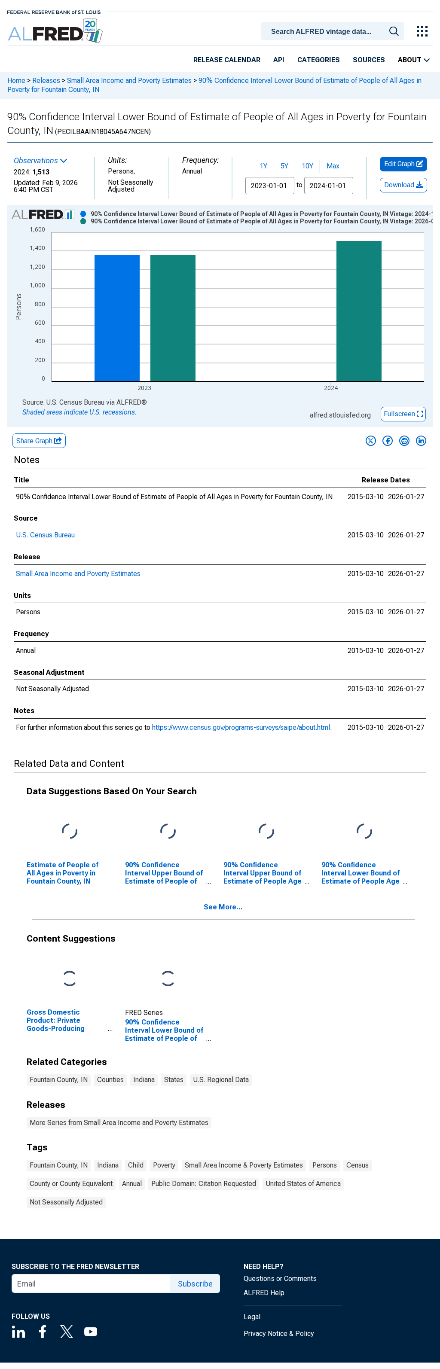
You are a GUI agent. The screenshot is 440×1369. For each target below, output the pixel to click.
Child (136, 1165)
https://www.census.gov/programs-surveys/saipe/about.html (241, 727)
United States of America (303, 1184)
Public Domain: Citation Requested (203, 1184)
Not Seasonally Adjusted (66, 1202)
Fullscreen (400, 414)
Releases (46, 80)
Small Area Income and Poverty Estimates (129, 80)
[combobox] (334, 30)
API (278, 60)
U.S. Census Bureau (45, 535)
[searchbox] (334, 31)
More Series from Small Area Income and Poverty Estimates (119, 1123)
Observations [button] (37, 161)
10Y (307, 166)
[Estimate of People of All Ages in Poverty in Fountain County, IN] (70, 832)
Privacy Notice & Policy (279, 1333)
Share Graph (35, 441)
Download (400, 185)
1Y (263, 166)
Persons (324, 1165)
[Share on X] (371, 441)
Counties (110, 1080)
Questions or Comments (280, 1278)
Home (16, 80)
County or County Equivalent (71, 1184)
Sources (369, 60)
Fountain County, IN (59, 1080)
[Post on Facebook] (387, 441)
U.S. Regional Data (221, 1080)
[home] (56, 31)
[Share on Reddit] (404, 441)
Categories (318, 60)
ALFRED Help (264, 1293)
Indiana (144, 1080)
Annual (132, 1184)
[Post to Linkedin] (421, 441)
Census (357, 1165)
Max (333, 166)
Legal (252, 1317)
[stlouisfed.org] (54, 11)
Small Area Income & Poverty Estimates (244, 1165)
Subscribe (195, 1283)
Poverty (164, 1165)
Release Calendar (226, 60)
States (173, 1080)
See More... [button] (223, 907)
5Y (284, 166)
